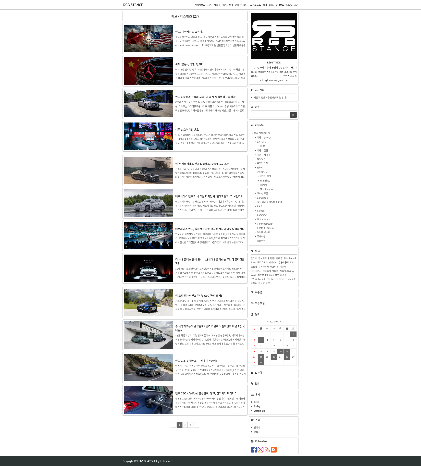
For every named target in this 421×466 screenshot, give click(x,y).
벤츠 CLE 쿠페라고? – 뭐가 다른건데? (196, 361)
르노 (286, 258)
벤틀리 (254, 283)
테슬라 (283, 266)
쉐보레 (275, 270)
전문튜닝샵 (262, 171)
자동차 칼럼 (262, 150)
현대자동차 (290, 279)
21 (287, 351)
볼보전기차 (263, 274)
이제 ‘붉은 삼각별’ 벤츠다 (189, 64)
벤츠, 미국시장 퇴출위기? (189, 32)
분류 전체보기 (260, 133)
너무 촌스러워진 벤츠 (187, 129)
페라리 (283, 274)
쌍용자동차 (283, 262)
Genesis (280, 279)
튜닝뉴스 (261, 158)
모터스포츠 (262, 262)
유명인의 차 (262, 163)
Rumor (260, 210)
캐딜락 (261, 283)
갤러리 (260, 167)
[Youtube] (267, 449)
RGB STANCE (133, 4)
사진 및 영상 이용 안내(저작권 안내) (270, 97)
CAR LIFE (261, 141)
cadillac (271, 279)
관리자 (257, 427)
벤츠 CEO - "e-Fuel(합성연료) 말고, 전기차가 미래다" (205, 393)
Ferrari (292, 258)
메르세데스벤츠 (287, 270)
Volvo (253, 274)
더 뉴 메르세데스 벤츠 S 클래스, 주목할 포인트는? (203, 164)
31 (261, 362)
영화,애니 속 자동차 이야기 (269, 202)
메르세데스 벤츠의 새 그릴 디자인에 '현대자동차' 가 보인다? (208, 196)
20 (280, 351)
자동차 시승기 (263, 154)
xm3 (271, 274)
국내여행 (261, 236)
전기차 (254, 258)
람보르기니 (263, 258)
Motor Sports (263, 219)
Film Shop (265, 180)
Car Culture (263, 197)
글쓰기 (257, 431)
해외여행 (261, 240)
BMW (253, 262)
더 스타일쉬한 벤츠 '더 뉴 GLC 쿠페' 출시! (198, 295)
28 (287, 357)
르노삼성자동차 (258, 279)
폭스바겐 (274, 266)
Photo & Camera (265, 227)
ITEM (262, 145)
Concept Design (265, 223)
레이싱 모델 (262, 193)
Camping (262, 214)
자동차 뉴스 (262, 137)
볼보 (277, 274)
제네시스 (273, 262)
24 (261, 357)
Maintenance (266, 189)
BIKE (259, 206)
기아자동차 (256, 270)
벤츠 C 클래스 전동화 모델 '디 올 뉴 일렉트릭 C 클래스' (205, 97)
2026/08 (274, 321)
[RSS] (274, 449)
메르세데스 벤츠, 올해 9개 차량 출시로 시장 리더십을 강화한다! (210, 229)
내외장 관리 (265, 176)
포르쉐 (254, 266)
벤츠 (268, 283)
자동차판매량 (276, 258)
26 (274, 357)
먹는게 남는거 (263, 232)
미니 (292, 262)
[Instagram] (261, 449)
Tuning (263, 184)
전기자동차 (263, 266)
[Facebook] (254, 449)
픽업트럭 (267, 270)
